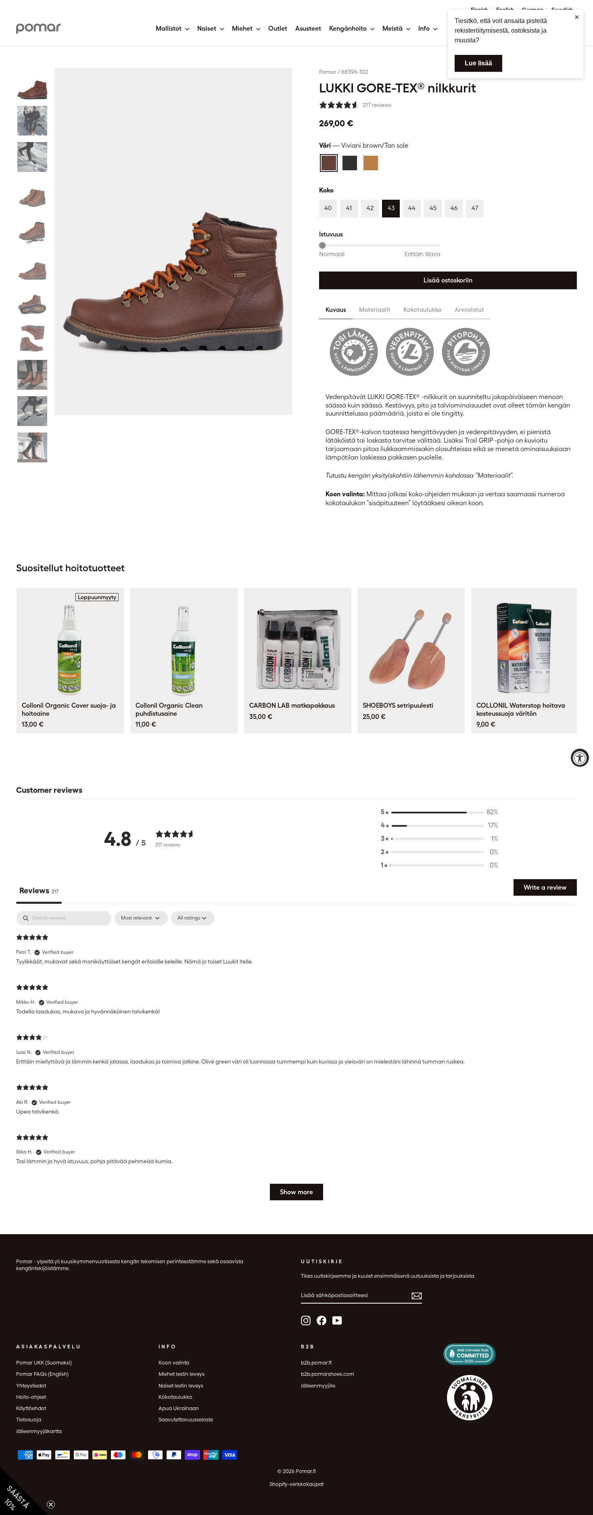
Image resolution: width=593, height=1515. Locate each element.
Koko (326, 190)
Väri (363, 145)
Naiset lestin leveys (181, 1386)
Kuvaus (336, 309)
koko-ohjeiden (429, 494)
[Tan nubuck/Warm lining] (371, 163)
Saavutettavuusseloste (186, 1420)
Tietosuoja (28, 1420)
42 (370, 208)
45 (433, 208)
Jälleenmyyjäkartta (39, 1431)
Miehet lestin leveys (182, 1374)
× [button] (576, 17)
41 (349, 208)
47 (475, 208)
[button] (32, 84)
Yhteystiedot (31, 1386)
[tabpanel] (296, 1059)
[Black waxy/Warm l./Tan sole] (350, 163)
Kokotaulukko (422, 309)
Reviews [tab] (38, 890)
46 (454, 208)
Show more (296, 1192)
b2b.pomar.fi (316, 1363)
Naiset (207, 28)
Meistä (393, 28)
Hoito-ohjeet (31, 1397)
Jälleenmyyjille (318, 1386)
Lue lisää (478, 63)
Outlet (277, 28)
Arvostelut (469, 309)
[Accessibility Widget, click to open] (580, 757)
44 (412, 208)
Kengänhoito (348, 28)
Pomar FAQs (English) (42, 1374)
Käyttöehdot (31, 1408)
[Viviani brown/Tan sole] (329, 163)
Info (424, 28)
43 (391, 208)
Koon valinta (174, 1363)
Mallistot (169, 28)
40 (328, 208)
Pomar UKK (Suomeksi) (44, 1363)
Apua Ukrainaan (179, 1408)
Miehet (243, 28)
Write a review (545, 887)
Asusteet (308, 28)
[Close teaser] (51, 1504)
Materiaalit (374, 309)
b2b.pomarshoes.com (327, 1374)
